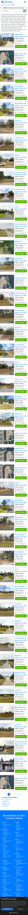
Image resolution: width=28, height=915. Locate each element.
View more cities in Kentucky (20, 857)
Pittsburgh (18, 888)
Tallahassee (5, 852)
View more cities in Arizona (7, 826)
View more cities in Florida (7, 856)
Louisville (18, 855)
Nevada (4, 886)
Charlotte (18, 869)
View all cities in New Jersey (7, 896)
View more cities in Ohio (20, 881)
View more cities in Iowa (20, 850)
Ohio (16, 877)
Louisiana (4, 860)
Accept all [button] (7, 909)
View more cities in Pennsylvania (20, 890)
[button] (14, 912)
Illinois (16, 832)
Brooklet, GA (5, 801)
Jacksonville (5, 846)
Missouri (4, 872)
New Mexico (18, 860)
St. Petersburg (6, 851)
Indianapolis (18, 841)
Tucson (4, 823)
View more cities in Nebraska (7, 883)
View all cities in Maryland (6, 869)
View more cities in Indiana (20, 843)
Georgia (8, 5)
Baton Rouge (5, 862)
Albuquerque (18, 862)
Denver (4, 839)
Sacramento (5, 830)
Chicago (18, 834)
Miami (4, 848)
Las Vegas (5, 888)
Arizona (4, 822)
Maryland (4, 867)
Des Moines (18, 848)
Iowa (16, 846)
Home (2, 5)
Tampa (4, 854)
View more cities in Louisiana (7, 864)
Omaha (4, 881)
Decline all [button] (20, 909)
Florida (4, 844)
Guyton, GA (5, 806)
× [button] (26, 898)
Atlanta (17, 823)
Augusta (18, 825)
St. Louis (5, 874)
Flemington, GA (6, 804)
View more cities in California (7, 834)
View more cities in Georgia (20, 829)
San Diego (5, 832)
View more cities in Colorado (7, 841)
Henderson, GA (6, 803)
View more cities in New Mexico (21, 864)
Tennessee (17, 893)
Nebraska (4, 879)
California (4, 829)
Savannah (18, 826)
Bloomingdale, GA (6, 799)
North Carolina (19, 867)
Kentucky (17, 853)
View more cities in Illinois (20, 836)
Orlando (4, 849)
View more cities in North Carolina (20, 874)
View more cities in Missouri (7, 876)
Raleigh (17, 872)
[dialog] (14, 906)
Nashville (18, 895)
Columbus (18, 879)
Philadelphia (18, 886)
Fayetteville (18, 870)
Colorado (4, 837)
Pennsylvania (18, 884)
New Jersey (5, 893)
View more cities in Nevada (7, 890)
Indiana (17, 839)
